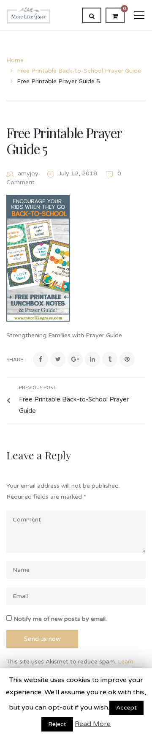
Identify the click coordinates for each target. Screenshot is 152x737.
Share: (15, 360)
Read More (93, 724)
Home (15, 60)
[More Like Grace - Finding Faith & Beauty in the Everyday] (28, 15)
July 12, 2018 (79, 173)
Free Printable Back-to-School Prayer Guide (79, 70)
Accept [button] (126, 707)
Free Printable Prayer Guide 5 (63, 140)
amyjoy (28, 173)
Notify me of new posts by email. (60, 618)
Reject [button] (57, 724)
